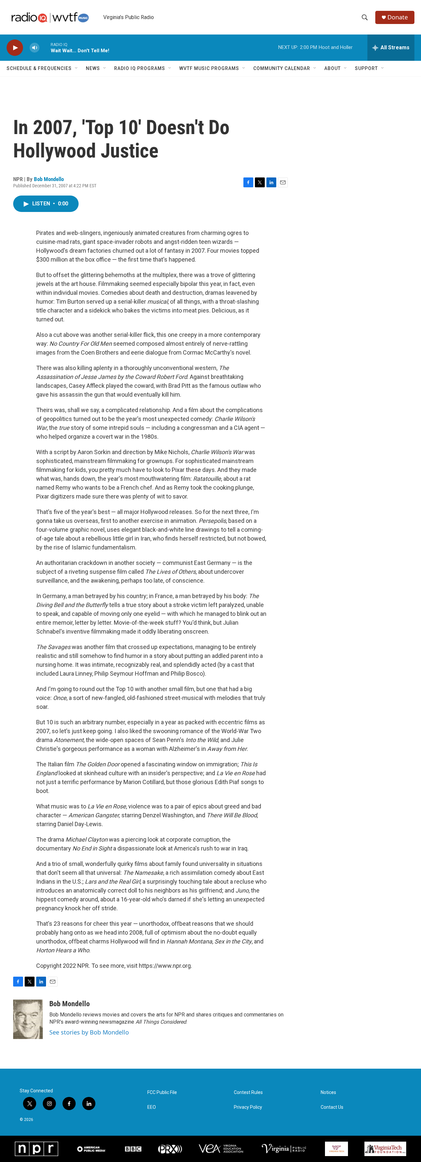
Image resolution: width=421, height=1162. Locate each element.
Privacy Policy (248, 1107)
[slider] (45, 47)
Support (366, 68)
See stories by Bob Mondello (89, 1032)
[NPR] (36, 1149)
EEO (151, 1107)
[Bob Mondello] (28, 1019)
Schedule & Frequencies (39, 68)
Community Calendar (281, 68)
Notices (328, 1092)
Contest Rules (248, 1092)
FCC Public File (162, 1092)
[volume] (34, 47)
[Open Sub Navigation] (76, 68)
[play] (15, 48)
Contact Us (332, 1107)
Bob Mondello (49, 179)
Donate (397, 17)
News (93, 68)
